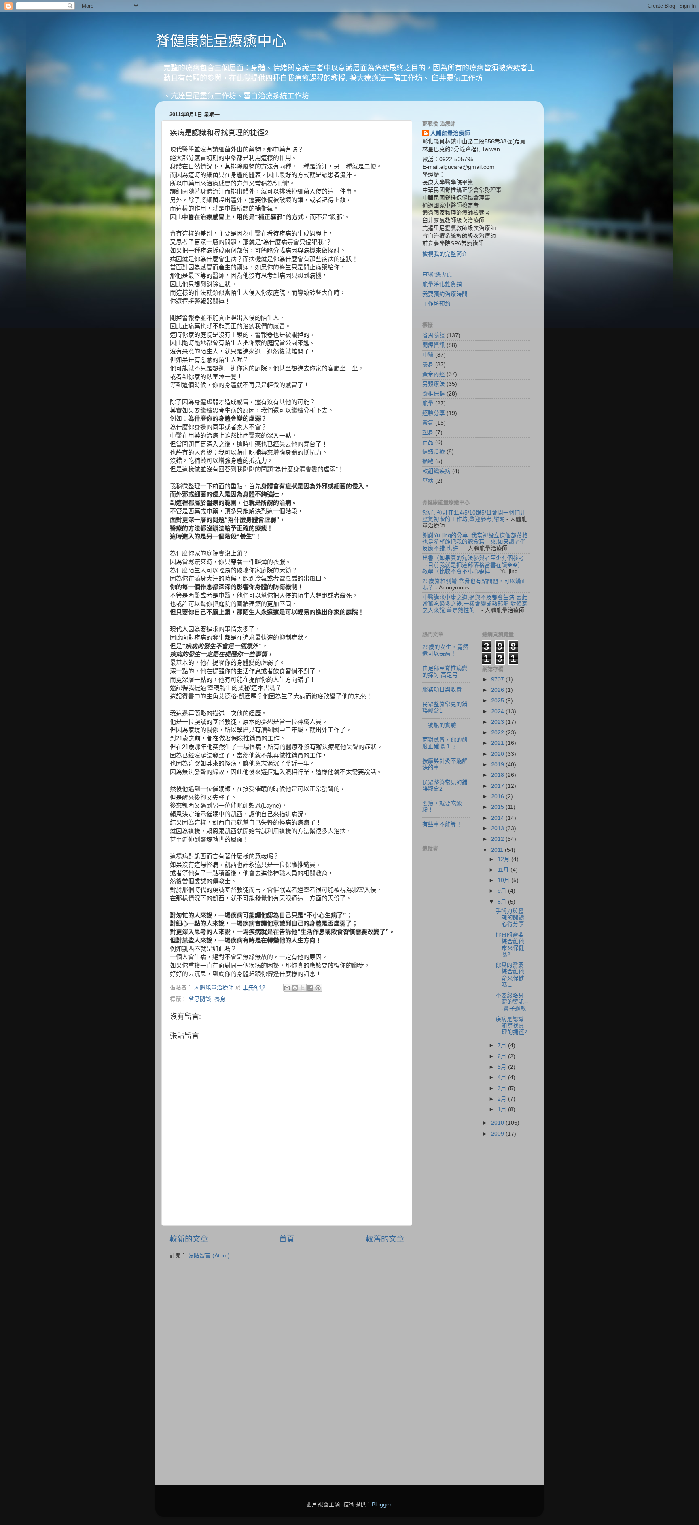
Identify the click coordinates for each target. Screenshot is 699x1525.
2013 (498, 828)
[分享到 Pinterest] (318, 988)
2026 (498, 690)
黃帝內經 (433, 374)
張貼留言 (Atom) (209, 1256)
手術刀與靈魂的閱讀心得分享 (510, 917)
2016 (498, 796)
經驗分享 (433, 413)
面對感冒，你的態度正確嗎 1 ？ (445, 743)
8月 (503, 902)
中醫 (428, 355)
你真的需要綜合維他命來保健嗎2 (510, 944)
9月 (503, 891)
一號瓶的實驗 (439, 725)
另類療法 (433, 384)
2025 (498, 701)
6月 (503, 1056)
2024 (498, 711)
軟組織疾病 (436, 471)
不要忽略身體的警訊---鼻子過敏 (512, 1001)
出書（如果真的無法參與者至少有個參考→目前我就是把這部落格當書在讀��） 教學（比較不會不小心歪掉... (473, 564)
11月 (504, 870)
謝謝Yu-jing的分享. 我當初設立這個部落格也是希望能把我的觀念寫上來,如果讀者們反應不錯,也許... (475, 541)
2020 (498, 754)
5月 (503, 1067)
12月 (504, 859)
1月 (503, 1109)
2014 (498, 818)
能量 (428, 403)
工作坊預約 (436, 304)
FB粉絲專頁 (437, 275)
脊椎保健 (433, 394)
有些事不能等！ (442, 824)
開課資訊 (433, 345)
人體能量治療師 (450, 133)
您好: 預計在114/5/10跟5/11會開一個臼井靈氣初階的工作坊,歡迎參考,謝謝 (474, 516)
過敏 (428, 461)
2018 (498, 775)
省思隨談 (200, 999)
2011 (498, 850)
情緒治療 (433, 452)
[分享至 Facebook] (310, 988)
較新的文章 (188, 1239)
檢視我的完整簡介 (445, 254)
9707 (498, 679)
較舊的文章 (385, 1239)
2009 (498, 1134)
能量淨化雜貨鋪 (442, 284)
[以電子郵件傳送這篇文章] (287, 988)
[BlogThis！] (295, 988)
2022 (498, 733)
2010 (498, 1123)
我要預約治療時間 (445, 294)
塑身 (428, 433)
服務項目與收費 (442, 690)
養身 (220, 999)
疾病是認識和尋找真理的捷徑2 (511, 1025)
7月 (503, 1045)
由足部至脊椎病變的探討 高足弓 (445, 671)
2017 (498, 786)
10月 (504, 880)
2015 (498, 807)
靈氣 (428, 423)
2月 (503, 1099)
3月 (503, 1088)
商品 (428, 442)
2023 (498, 722)
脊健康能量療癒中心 (220, 41)
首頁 (286, 1239)
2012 (498, 839)
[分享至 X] (303, 988)
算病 (428, 481)
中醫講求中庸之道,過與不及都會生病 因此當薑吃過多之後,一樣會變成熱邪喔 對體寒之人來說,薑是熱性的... (474, 603)
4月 (503, 1077)
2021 (498, 743)
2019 (498, 764)
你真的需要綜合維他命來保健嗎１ (510, 975)
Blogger (381, 1505)
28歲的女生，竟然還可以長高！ (445, 650)
